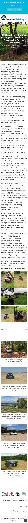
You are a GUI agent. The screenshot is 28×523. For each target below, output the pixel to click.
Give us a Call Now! (14, 9)
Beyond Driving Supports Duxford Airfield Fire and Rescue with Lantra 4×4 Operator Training (14, 473)
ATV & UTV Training (5, 45)
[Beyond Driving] (12, 18)
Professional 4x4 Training (20, 45)
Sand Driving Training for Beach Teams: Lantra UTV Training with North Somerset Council (14, 388)
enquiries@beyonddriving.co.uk (18, 511)
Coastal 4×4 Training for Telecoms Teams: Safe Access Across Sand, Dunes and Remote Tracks (14, 445)
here (23, 257)
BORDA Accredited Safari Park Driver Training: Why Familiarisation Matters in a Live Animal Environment (14, 417)
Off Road (11, 45)
